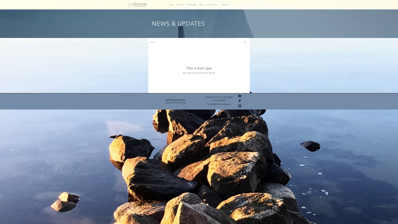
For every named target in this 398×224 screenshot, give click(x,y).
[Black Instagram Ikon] (240, 106)
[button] (245, 42)
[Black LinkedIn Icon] (240, 96)
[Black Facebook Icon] (240, 101)
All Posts (153, 42)
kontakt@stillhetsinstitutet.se (219, 104)
